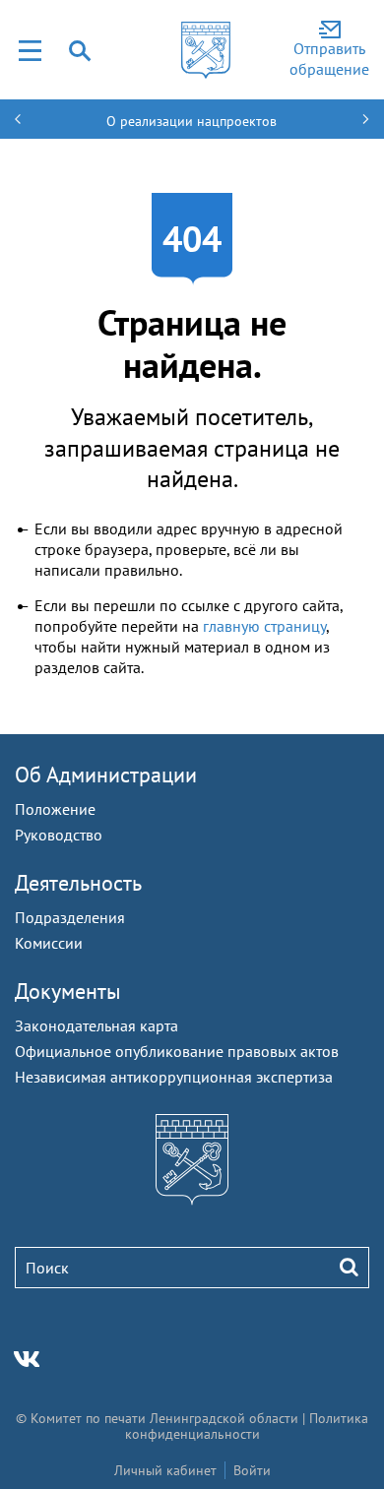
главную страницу (264, 626)
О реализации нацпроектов (191, 121)
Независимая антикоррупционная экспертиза (174, 1076)
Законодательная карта (96, 1025)
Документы (68, 991)
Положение (55, 809)
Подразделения (70, 917)
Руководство (58, 834)
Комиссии (49, 943)
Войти (252, 1470)
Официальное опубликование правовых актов (177, 1051)
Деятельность (78, 883)
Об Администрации (106, 774)
